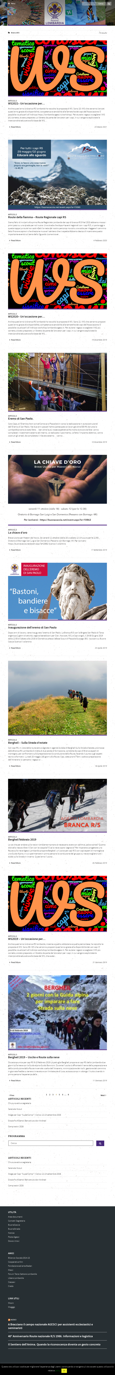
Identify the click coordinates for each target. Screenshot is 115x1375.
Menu (12, 3)
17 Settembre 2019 (99, 550)
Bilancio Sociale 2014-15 (19, 1258)
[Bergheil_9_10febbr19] (57, 1012)
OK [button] (64, 1371)
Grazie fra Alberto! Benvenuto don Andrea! (27, 1120)
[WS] (57, 68)
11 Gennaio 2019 (100, 1080)
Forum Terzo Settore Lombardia (22, 1274)
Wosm (11, 1303)
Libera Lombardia (16, 1278)
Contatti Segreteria (16, 1220)
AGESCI (13, 1320)
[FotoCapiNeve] (57, 805)
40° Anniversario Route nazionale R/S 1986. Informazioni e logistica (50, 1336)
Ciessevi (11, 1282)
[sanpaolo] (57, 591)
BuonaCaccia (14, 1224)
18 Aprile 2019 (101, 766)
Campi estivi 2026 (16, 1126)
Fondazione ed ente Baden (20, 1266)
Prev (12, 1095)
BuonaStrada (14, 1229)
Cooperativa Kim (15, 1262)
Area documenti (15, 1216)
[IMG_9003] (57, 698)
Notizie (11, 1233)
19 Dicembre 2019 (99, 340)
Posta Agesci (13, 1237)
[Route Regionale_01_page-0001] (57, 174)
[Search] (108, 4)
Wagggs (11, 1307)
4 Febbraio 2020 (100, 240)
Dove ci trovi (13, 1241)
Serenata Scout (15, 1109)
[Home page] (11, 13)
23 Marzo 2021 (100, 127)
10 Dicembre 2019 (99, 442)
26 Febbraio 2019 (99, 863)
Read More (16, 127)
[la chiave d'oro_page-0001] (57, 490)
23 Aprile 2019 (101, 648)
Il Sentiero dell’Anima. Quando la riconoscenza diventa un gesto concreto (54, 1344)
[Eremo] (57, 382)
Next (103, 1095)
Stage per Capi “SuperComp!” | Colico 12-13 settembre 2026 (34, 1115)
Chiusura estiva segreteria (19, 1103)
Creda (10, 1286)
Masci (10, 1270)
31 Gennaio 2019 (100, 962)
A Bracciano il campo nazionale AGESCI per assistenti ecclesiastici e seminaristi (50, 1326)
